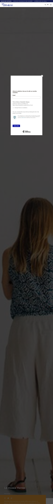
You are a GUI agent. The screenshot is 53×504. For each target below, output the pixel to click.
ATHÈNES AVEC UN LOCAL (40, 1)
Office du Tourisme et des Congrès (22, 1)
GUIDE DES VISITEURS (6, 1)
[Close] (42, 76)
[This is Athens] (6, 4)
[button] (48, 4)
